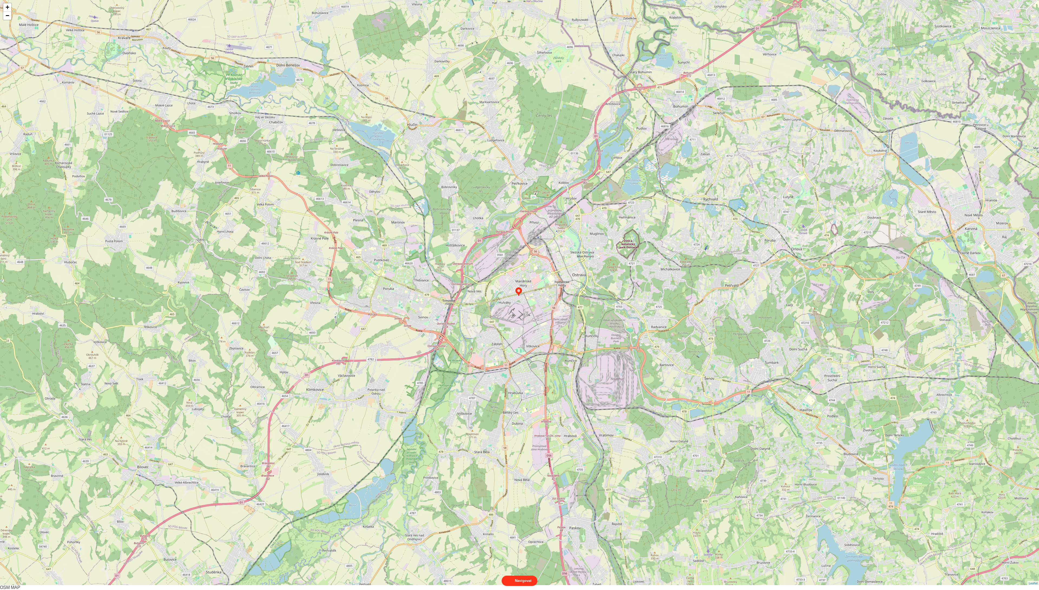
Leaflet (1033, 583)
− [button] (7, 15)
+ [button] (7, 7)
